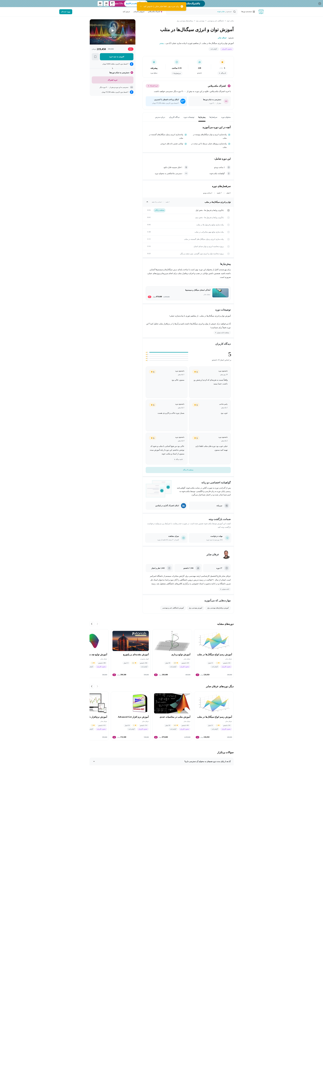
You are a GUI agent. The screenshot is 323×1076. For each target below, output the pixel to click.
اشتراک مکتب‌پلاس (154, 11)
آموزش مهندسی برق (195, 608)
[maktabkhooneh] (261, 11)
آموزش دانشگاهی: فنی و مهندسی (173, 608)
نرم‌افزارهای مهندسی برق (185, 21)
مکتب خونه (230, 21)
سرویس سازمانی (138, 11)
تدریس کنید (126, 11)
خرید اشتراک (154, 86)
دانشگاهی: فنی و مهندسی (215, 21)
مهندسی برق (200, 21)
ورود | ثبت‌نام (65, 12)
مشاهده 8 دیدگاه (188, 470)
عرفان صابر (212, 554)
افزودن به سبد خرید (116, 57)
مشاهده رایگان (159, 210)
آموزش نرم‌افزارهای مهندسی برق (218, 608)
